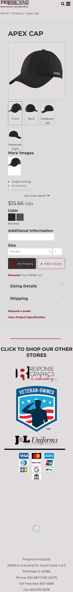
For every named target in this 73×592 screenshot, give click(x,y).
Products (18, 13)
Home (5, 13)
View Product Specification (26, 317)
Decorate (14, 275)
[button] (63, 4)
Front (15, 118)
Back (31, 118)
